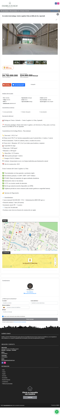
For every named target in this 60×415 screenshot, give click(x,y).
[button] (56, 19)
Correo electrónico (34, 300)
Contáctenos (5, 381)
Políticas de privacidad (7, 383)
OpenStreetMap (54, 250)
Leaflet (46, 250)
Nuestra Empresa (6, 379)
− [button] (4, 226)
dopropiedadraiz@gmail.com (8, 360)
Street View (9, 68)
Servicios (4, 375)
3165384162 (30, 291)
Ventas (3, 371)
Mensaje (4, 309)
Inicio (3, 369)
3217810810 (6, 10)
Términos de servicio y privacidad (20, 322)
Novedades (4, 377)
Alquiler (4, 373)
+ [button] (4, 224)
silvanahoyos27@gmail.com (30, 293)
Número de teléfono (6, 305)
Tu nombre (4, 300)
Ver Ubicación (26, 263)
